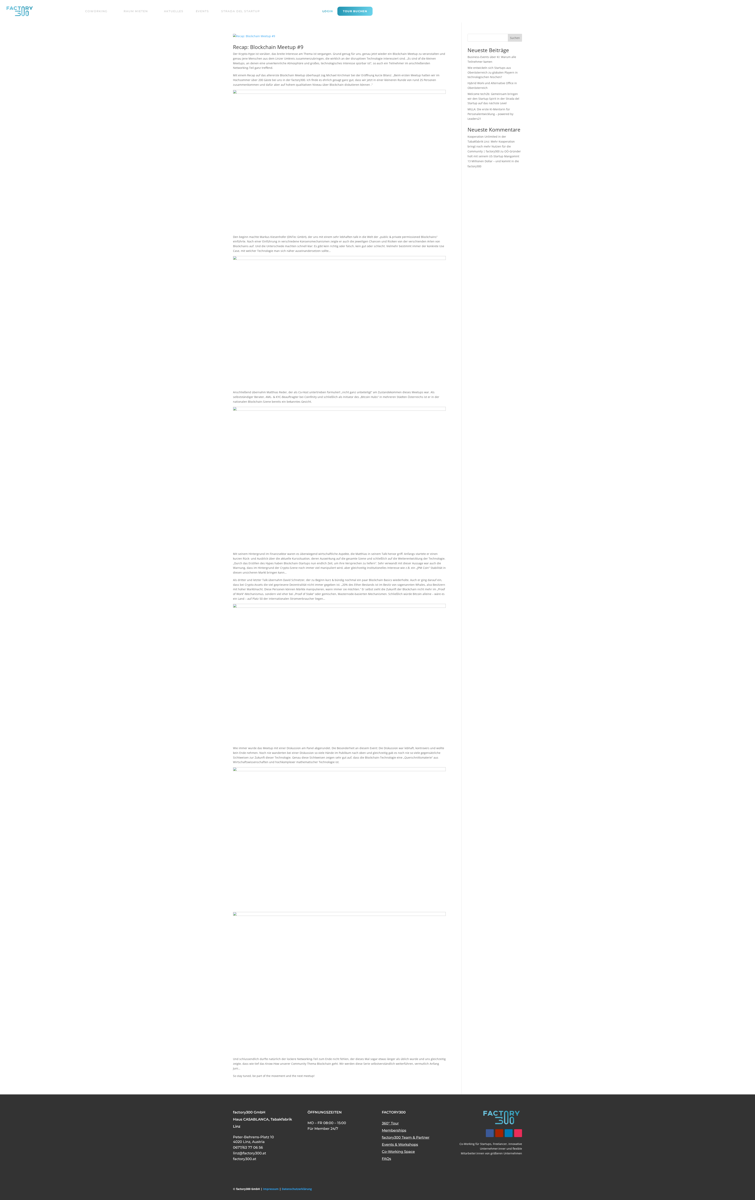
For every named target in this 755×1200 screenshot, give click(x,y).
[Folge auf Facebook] (490, 1133)
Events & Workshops (400, 1144)
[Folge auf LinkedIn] (509, 1133)
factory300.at (244, 1159)
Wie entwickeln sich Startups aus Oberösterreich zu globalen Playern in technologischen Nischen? (493, 72)
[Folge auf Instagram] (518, 1133)
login (327, 11)
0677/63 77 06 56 (248, 1147)
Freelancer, (500, 1144)
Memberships (394, 1130)
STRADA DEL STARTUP (240, 11)
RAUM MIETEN (136, 11)
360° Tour (390, 1123)
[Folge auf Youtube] (499, 1133)
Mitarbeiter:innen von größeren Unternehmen (491, 1153)
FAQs (386, 1159)
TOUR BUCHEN (355, 11)
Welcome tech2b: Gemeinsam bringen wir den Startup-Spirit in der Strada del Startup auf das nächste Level (493, 98)
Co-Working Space (398, 1151)
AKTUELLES (173, 11)
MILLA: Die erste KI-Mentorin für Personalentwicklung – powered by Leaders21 (490, 114)
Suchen (515, 38)
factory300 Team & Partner (405, 1137)
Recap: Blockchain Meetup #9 (268, 47)
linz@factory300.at (249, 1153)
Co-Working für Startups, (475, 1144)
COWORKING (96, 11)
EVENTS (202, 11)
